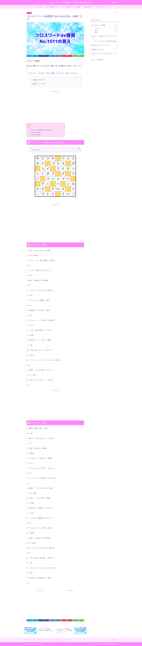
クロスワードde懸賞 (105, 25)
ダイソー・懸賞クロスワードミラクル (105, 37)
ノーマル (29, 13)
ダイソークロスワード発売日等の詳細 (105, 41)
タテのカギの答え (36, 134)
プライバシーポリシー (30, 644)
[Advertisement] (55, 106)
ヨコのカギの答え (36, 132)
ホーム (40, 7)
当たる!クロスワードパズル (105, 45)
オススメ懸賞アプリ (52, 7)
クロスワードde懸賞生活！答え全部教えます (71, 2)
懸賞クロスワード (105, 49)
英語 (106, 32)
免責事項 (40, 644)
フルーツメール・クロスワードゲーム (105, 54)
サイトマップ (100, 7)
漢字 (106, 30)
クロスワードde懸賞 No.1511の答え (41, 129)
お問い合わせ (88, 7)
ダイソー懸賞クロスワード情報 (71, 7)
